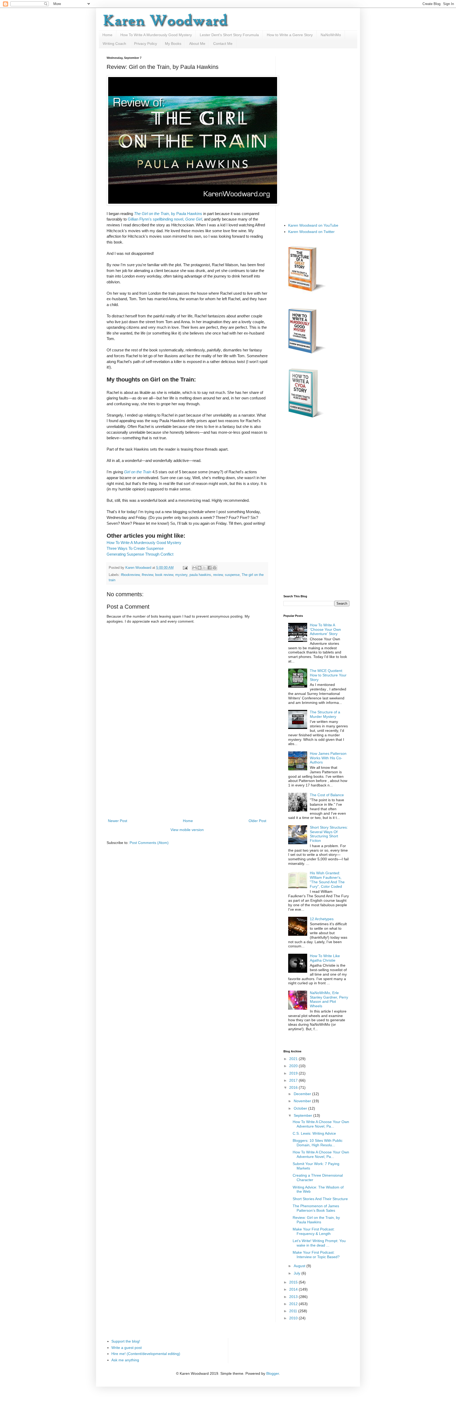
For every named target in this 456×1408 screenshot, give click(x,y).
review (218, 575)
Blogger (272, 1373)
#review (147, 575)
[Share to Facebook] (209, 567)
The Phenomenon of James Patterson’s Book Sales (316, 1208)
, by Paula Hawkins (168, 213)
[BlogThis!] (199, 567)
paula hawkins (200, 575)
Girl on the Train (137, 472)
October (301, 1108)
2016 (294, 1087)
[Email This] (194, 567)
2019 (294, 1073)
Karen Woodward (138, 568)
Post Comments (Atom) (149, 843)
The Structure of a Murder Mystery (325, 714)
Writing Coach (114, 43)
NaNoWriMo (331, 35)
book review (164, 575)
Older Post (257, 821)
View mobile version (187, 830)
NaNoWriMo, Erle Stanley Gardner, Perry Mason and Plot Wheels (329, 999)
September (303, 1115)
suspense (232, 575)
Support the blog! (125, 1341)
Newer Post (117, 821)
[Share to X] (204, 567)
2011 (293, 1311)
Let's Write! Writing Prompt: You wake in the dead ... (319, 1243)
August (300, 1266)
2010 (294, 1318)
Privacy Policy (145, 43)
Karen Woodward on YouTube (313, 225)
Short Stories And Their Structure (320, 1199)
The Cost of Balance (327, 795)
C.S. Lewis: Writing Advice (314, 1133)
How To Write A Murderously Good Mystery (156, 35)
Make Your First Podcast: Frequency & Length (314, 1231)
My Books (173, 43)
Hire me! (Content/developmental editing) (145, 1354)
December (303, 1094)
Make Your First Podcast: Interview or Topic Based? (316, 1254)
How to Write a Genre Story (290, 35)
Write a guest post (126, 1347)
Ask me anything (125, 1360)
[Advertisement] (187, 778)
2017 (294, 1080)
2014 (294, 1289)
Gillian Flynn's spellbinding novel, (165, 219)
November (303, 1101)
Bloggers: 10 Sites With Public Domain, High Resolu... (318, 1142)
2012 (294, 1304)
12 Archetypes (322, 919)
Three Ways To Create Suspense (135, 548)
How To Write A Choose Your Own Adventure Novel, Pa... (321, 1124)
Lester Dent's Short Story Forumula (229, 35)
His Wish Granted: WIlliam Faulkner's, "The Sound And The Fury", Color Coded (327, 879)
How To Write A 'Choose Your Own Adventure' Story (325, 629)
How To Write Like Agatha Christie (325, 958)
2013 (294, 1297)
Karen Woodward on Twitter (311, 232)
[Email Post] (185, 568)
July (297, 1273)
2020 (294, 1066)
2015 (294, 1282)
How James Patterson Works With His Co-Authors (328, 758)
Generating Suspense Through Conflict (140, 554)
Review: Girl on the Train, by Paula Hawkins (316, 1219)
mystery (181, 575)
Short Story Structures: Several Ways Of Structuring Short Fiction (329, 834)
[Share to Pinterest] (214, 567)
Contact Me (222, 43)
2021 (294, 1059)
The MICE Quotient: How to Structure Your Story (328, 675)
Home (107, 35)
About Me (197, 43)
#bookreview (130, 575)
